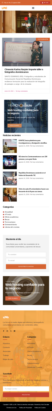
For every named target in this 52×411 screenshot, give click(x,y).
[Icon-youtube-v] (14, 331)
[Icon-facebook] (3, 331)
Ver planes (14, 125)
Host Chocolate (45, 404)
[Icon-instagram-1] (7, 331)
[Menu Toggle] (33, 8)
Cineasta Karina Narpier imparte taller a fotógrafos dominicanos (24, 70)
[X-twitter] (11, 331)
